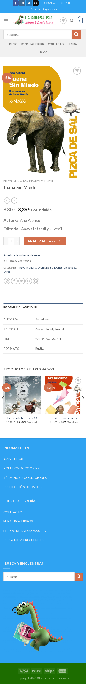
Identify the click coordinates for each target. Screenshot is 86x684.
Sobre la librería (33, 44)
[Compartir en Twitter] (21, 281)
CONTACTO (12, 512)
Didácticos (70, 267)
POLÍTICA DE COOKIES (21, 468)
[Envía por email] (28, 281)
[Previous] (3, 407)
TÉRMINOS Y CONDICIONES (25, 477)
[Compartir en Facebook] (14, 281)
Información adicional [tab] (20, 307)
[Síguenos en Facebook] (16, 3)
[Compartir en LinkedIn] (36, 281)
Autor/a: (11, 220)
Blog (44, 52)
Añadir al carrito (45, 241)
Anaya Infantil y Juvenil (37, 181)
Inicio (13, 44)
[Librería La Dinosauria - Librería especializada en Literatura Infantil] (34, 20)
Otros (6, 271)
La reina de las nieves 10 (22, 418)
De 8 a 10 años (54, 267)
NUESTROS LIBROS (18, 521)
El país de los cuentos (64, 418)
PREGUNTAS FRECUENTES (57, 3)
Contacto (56, 44)
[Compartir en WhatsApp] (7, 281)
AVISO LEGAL (13, 459)
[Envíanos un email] (36, 3)
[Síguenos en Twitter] (29, 3)
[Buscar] (72, 20)
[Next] (82, 407)
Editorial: (12, 228)
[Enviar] (76, 34)
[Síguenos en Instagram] (22, 3)
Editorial (10, 181)
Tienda (72, 44)
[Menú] (5, 20)
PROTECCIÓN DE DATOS (22, 487)
